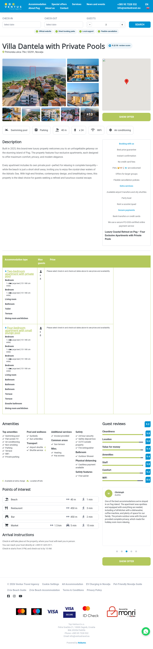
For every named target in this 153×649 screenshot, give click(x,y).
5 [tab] (136, 551)
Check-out (51, 18)
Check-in (7, 18)
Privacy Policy (94, 590)
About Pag (34, 8)
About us (50, 8)
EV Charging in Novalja (98, 584)
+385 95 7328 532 (127, 4)
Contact (64, 8)
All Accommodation (72, 584)
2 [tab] (122, 551)
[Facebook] (9, 596)
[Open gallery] (34, 82)
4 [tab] (131, 551)
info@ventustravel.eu (128, 8)
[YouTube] (22, 596)
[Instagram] (15, 596)
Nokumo (82, 643)
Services (76, 4)
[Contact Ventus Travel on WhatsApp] (146, 631)
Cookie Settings (50, 584)
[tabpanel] (126, 516)
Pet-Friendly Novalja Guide (127, 584)
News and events (96, 4)
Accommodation (37, 4)
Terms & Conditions (73, 590)
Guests (91, 18)
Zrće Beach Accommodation (44, 590)
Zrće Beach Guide (16, 590)
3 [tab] (126, 551)
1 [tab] (117, 551)
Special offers (59, 4)
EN (146, 4)
